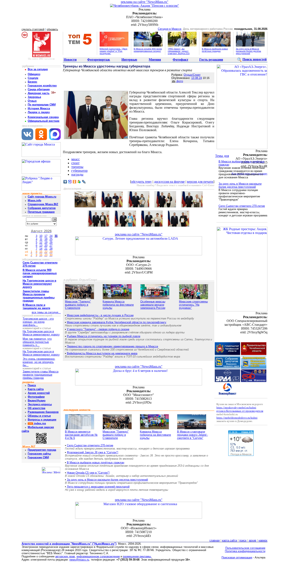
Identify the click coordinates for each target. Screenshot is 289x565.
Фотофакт (180, 59)
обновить (52, 29)
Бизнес (32, 81)
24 (51, 236)
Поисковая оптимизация (237, 557)
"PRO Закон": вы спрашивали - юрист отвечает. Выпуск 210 (179, 51)
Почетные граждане (41, 211)
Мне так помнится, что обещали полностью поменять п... (37, 342)
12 (40, 242)
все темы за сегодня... (46, 312)
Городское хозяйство (42, 85)
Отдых (32, 100)
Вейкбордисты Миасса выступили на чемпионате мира (102, 353)
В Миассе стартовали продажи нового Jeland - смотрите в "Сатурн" (192, 435)
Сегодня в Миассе (169, 28)
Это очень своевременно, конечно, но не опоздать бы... (39, 362)
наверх (263, 540)
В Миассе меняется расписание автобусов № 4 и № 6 (81, 435)
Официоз (34, 74)
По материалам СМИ (42, 104)
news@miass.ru (79, 559)
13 (40, 245)
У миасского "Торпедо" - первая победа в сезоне (98, 329)
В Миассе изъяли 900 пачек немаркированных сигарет (148, 50)
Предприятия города (42, 449)
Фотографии (36, 396)
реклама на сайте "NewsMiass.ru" (144, 2)
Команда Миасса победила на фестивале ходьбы (118, 304)
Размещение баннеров (43, 412)
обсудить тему (141, 181)
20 (45, 245)
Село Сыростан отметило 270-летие (90, 445)
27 (51, 245)
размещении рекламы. (137, 556)
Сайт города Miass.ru (42, 196)
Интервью (129, 59)
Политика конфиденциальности (245, 551)
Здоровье (34, 97)
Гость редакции (211, 59)
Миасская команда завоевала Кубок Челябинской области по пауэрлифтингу (116, 322)
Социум (33, 78)
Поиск (32, 385)
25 (51, 239)
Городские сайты (39, 453)
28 (51, 248)
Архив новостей (39, 393)
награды (77, 174)
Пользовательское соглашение (245, 548)
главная (214, 540)
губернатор (79, 170)
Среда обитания (39, 89)
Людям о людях (39, 112)
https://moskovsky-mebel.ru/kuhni (236, 407)
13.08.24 (196, 78)
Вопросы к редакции (42, 419)
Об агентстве (36, 408)
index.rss (39, 423)
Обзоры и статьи (39, 415)
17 (45, 236)
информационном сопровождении (98, 556)
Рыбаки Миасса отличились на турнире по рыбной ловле (103, 336)
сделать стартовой (33, 29)
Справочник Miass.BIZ (43, 204)
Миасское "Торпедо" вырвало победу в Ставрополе (78, 304)
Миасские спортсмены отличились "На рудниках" (193, 304)
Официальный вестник (43, 120)
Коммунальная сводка (43, 117)
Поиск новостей (254, 59)
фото (179, 81)
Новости (70, 59)
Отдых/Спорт (192, 74)
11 (41, 239)
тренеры (77, 167)
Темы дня (222, 156)
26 (51, 242)
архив (252, 540)
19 (45, 242)
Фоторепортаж (98, 59)
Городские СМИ (38, 457)
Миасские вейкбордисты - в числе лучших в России (100, 315)
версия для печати (200, 181)
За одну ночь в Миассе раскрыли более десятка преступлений (248, 51)
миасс (75, 159)
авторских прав (65, 556)
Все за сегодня (38, 69)
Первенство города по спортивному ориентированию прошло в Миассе (112, 346)
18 (45, 239)
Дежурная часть (39, 93)
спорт (75, 163)
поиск (242, 540)
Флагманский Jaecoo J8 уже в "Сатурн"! (92, 452)
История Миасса (39, 108)
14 (40, 248)
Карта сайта (36, 389)
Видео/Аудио (36, 400)
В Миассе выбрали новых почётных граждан (215, 50)
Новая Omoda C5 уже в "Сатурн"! (88, 472)
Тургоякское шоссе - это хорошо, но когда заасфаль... (38, 322)
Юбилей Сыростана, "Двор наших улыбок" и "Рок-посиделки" (113, 51)
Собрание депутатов (42, 208)
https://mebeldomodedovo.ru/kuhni (236, 417)
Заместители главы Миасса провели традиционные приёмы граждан (40, 374)
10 (40, 236)
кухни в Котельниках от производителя (239, 410)
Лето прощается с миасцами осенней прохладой (98, 486)
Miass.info (34, 200)
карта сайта (229, 540)
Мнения (155, 59)
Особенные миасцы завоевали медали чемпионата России (152, 304)
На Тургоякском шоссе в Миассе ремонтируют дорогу (41, 333)
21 (45, 248)
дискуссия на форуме (169, 181)
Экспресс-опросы (40, 404)
